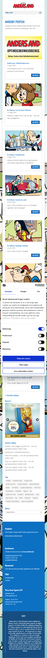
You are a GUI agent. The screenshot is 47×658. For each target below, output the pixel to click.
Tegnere (35, 498)
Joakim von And (11, 494)
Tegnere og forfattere (12, 501)
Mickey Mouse (29, 494)
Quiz (37, 494)
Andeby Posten (17, 481)
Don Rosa (37, 488)
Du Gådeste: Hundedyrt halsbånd (17, 246)
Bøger (8, 488)
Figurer (25, 491)
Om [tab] (38, 291)
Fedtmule (18, 491)
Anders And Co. (11, 484)
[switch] (41, 335)
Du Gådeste (9, 491)
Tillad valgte (23, 365)
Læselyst (20, 494)
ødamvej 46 (10, 593)
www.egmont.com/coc (21, 647)
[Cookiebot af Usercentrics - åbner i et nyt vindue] (34, 285)
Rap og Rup (9, 498)
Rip (16, 498)
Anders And (28, 481)
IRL (31, 491)
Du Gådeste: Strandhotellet (16, 155)
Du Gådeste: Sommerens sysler (17, 200)
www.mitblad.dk (28, 552)
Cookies (7, 580)
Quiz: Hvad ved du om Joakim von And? (19, 378)
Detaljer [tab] (24, 291)
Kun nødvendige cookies (23, 371)
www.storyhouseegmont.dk (13, 602)
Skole (21, 498)
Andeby (8, 481)
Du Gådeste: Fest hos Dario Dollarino (19, 110)
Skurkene (27, 498)
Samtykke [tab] (8, 291)
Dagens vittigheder (26, 488)
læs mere (35, 75)
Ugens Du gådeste (27, 501)
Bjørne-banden (34, 484)
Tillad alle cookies (23, 358)
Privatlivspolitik (9, 578)
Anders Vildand (22, 484)
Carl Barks (15, 488)
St (5, 593)
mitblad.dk (36, 569)
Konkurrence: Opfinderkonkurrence (18, 63)
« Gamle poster (10, 396)
